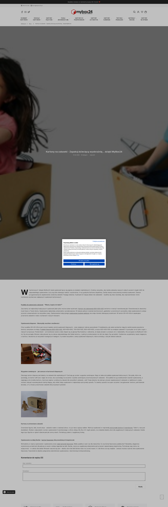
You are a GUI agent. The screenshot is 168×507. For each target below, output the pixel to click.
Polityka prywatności (99, 241)
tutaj (78, 255)
